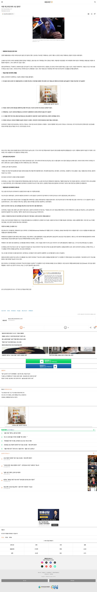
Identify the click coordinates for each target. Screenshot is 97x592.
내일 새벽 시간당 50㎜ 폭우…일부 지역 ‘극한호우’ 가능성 (18, 487)
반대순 (10, 537)
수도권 (36, 553)
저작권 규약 (46, 574)
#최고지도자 (24, 311)
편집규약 (43, 572)
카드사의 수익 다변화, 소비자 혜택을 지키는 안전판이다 (13, 395)
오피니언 (12, 545)
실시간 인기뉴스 (5, 453)
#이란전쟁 (13, 311)
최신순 (2, 537)
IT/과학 (36, 549)
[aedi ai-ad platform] (40, 18)
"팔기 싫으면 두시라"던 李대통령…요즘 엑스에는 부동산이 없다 (15, 374)
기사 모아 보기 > (11, 320)
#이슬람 (18, 311)
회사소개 (39, 572)
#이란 (8, 311)
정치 (36, 545)
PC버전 (72, 580)
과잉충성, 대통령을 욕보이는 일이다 (9, 397)
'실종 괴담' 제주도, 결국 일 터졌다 (12, 472)
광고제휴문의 (49, 572)
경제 (85, 545)
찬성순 (6, 537)
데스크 (6, 389)
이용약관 (51, 574)
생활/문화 (12, 549)
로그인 (24, 580)
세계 (12, 553)
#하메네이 (31, 311)
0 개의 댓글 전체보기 (48, 540)
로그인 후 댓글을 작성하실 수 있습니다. (9, 533)
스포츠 (84, 549)
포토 (61, 553)
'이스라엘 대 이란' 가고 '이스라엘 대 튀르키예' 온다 (12, 392)
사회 (61, 545)
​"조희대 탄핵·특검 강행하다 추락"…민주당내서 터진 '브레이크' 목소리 (21, 465)
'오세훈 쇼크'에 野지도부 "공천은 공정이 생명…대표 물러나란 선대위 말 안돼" (19, 376)
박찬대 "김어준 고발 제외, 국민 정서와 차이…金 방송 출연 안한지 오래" (17, 378)
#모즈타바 (3, 311)
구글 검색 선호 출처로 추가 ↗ (9, 14)
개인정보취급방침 (55, 572)
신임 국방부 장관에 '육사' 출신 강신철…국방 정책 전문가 (18, 458)
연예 (61, 549)
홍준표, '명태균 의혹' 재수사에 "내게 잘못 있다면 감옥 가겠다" (19, 479)
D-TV (85, 553)
